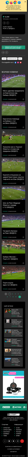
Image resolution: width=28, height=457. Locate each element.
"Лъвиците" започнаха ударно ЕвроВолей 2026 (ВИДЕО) (16, 341)
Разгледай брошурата (12, 373)
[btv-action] (14, 407)
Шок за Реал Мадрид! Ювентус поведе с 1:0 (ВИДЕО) (11, 205)
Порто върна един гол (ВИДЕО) (10, 284)
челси (4, 58)
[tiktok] (9, 441)
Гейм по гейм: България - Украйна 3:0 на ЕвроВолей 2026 (16, 311)
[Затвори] (25, 2)
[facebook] (5, 441)
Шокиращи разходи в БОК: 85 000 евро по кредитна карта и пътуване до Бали (16, 351)
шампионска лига (12, 58)
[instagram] (18, 441)
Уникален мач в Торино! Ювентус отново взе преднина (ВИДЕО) (12, 149)
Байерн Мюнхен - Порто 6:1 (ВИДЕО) (10, 258)
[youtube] (13, 441)
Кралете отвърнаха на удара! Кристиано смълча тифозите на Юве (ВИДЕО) (13, 177)
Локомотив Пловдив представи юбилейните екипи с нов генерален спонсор (16, 322)
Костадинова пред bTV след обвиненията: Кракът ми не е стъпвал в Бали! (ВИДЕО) (17, 332)
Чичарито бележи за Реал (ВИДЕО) (10, 232)
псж (20, 58)
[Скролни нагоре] (22, 441)
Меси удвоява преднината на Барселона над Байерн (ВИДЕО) (13, 93)
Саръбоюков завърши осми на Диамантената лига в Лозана (16, 360)
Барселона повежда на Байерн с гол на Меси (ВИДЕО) (11, 121)
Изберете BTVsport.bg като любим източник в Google (13, 47)
